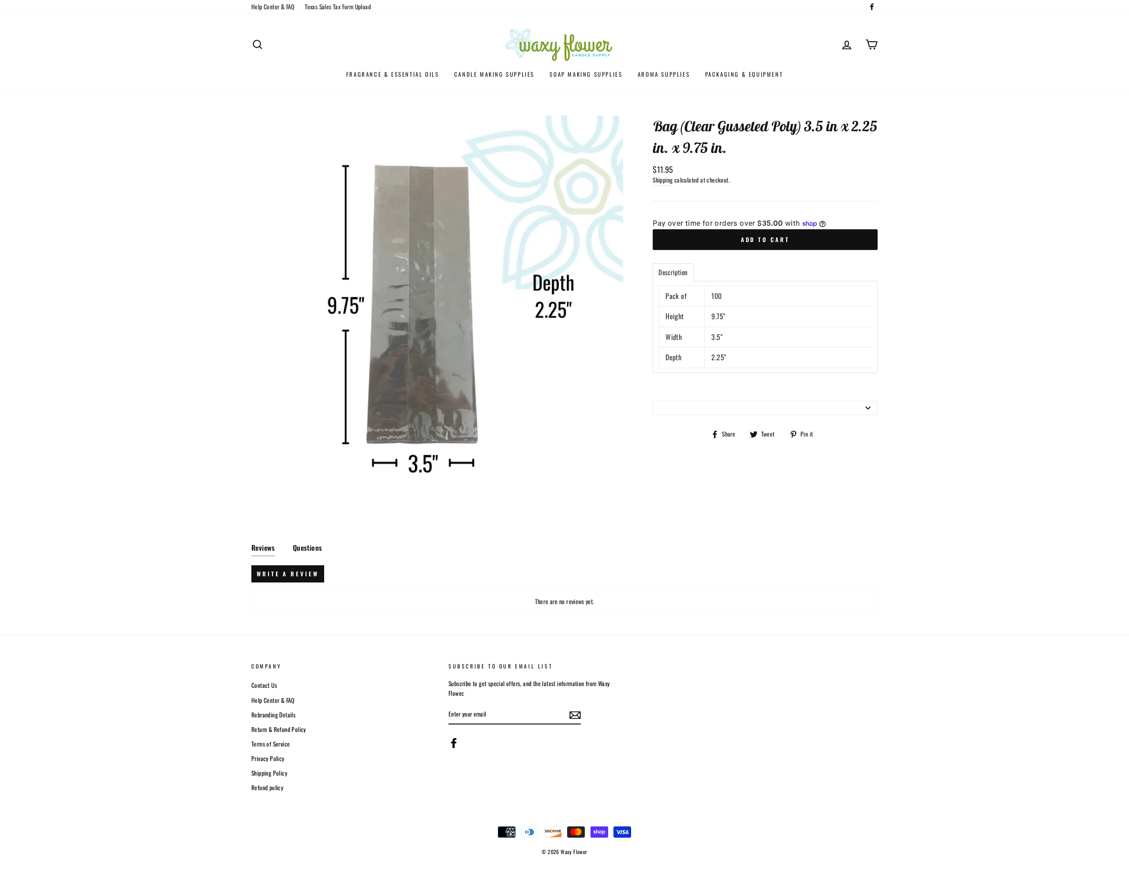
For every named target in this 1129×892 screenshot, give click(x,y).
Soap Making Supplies (586, 74)
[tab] (673, 272)
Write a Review (288, 573)
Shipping (663, 179)
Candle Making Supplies (494, 74)
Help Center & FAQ (273, 6)
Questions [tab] (307, 547)
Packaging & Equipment (744, 74)
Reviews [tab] (263, 547)
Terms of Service (270, 743)
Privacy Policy (267, 758)
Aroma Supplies (664, 74)
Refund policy (267, 787)
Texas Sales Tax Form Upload (338, 6)
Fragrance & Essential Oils (392, 74)
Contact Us (264, 685)
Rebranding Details (273, 714)
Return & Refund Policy (278, 729)
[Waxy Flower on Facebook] (454, 743)
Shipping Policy (269, 773)
